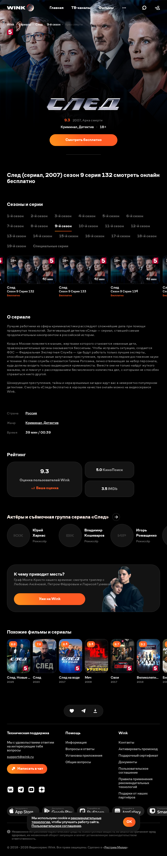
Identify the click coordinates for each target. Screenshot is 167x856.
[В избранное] (71, 711)
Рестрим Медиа (115, 847)
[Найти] (144, 7)
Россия (31, 413)
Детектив (50, 423)
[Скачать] (95, 711)
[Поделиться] (83, 711)
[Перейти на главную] (20, 8)
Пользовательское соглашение (56, 826)
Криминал (33, 423)
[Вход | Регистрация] (157, 7)
